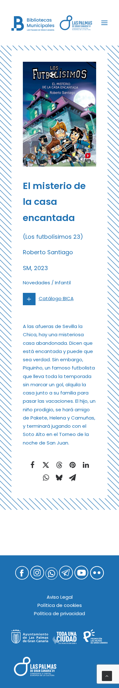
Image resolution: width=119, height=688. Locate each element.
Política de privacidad (59, 613)
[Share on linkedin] (86, 464)
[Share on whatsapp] (46, 477)
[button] (104, 22)
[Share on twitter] (46, 464)
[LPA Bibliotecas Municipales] (32, 23)
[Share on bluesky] (59, 477)
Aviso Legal (60, 597)
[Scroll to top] (107, 675)
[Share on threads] (59, 464)
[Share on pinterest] (72, 464)
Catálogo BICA (56, 298)
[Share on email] (72, 477)
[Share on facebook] (32, 464)
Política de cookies (59, 605)
